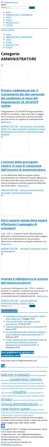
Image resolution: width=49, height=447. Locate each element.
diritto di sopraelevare (8, 388)
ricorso (30, 303)
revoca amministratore (22, 192)
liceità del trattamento (28, 129)
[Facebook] (3, 426)
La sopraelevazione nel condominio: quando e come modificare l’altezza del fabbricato (26, 333)
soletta (3, 412)
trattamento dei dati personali (38, 412)
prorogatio (6, 192)
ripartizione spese (15, 408)
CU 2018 (28, 383)
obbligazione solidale (24, 396)
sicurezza (41, 409)
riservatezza (34, 409)
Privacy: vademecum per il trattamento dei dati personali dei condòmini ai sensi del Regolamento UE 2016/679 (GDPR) (23, 98)
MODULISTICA (12, 22)
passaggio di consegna (30, 248)
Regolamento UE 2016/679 (13, 131)
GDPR (3, 129)
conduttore (4, 383)
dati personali (26, 126)
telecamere (24, 412)
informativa (12, 129)
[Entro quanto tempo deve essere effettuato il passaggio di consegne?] (24, 205)
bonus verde (5, 380)
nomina (23, 303)
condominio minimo (10, 303)
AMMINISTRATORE (9, 126)
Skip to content (8, 30)
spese (7, 412)
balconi (32, 375)
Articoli (9, 20)
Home (8, 12)
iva (28, 392)
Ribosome (5, 442)
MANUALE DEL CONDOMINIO (19, 14)
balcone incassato (15, 374)
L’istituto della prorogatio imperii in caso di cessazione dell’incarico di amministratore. (23, 166)
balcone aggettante (41, 371)
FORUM (9, 25)
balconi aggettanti (40, 375)
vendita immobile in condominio (11, 415)
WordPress (16, 444)
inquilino (20, 391)
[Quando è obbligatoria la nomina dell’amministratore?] (24, 263)
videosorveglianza (27, 415)
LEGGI (8, 17)
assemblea (4, 371)
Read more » (6, 122)
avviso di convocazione (27, 371)
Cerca (3, 7)
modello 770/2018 (6, 396)
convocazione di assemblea (17, 383)
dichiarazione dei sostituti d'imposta (17, 386)
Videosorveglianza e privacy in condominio (25, 326)
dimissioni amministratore (31, 190)
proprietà (16, 400)
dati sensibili (38, 126)
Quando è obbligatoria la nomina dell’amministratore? (24, 281)
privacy (42, 129)
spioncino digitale (15, 412)
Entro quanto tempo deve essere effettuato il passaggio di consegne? (24, 224)
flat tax (42, 388)
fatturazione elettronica (32, 388)
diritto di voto (19, 388)
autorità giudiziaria (28, 300)
